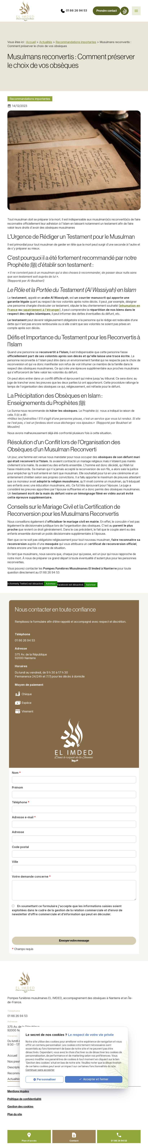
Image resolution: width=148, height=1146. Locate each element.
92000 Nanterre (31, 656)
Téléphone (20, 802)
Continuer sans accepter (40, 1069)
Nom (16, 772)
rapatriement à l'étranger (41, 310)
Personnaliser (46, 1079)
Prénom (17, 787)
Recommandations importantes (76, 42)
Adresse (18, 832)
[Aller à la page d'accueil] (25, 982)
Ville (15, 862)
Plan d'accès (29, 1140)
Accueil (31, 42)
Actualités (45, 42)
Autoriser (50, 583)
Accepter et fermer (95, 1079)
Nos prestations (17, 1061)
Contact (73, 1140)
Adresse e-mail (24, 817)
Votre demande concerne (31, 876)
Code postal (20, 847)
